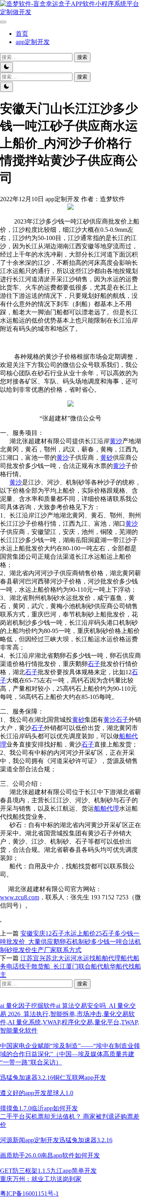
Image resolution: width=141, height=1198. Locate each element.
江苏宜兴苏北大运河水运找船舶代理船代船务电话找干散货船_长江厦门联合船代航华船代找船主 (70, 966)
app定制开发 (33, 42)
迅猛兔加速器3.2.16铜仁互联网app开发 (53, 1077)
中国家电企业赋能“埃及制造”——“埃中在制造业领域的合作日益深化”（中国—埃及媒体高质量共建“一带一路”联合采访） (70, 1054)
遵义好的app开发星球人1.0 (36, 1093)
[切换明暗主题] (6, 67)
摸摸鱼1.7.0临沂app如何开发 (39, 1108)
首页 (22, 33)
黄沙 (116, 441)
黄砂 (106, 457)
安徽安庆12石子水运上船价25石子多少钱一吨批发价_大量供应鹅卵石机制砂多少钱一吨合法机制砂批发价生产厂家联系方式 (70, 941)
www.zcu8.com (19, 897)
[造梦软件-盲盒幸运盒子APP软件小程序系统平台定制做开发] (70, 12)
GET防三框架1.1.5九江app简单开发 (48, 1170)
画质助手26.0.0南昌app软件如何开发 (50, 1155)
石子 (94, 663)
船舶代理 (106, 808)
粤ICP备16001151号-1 (29, 1193)
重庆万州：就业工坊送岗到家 (40, 1179)
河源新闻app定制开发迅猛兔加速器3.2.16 (56, 1140)
